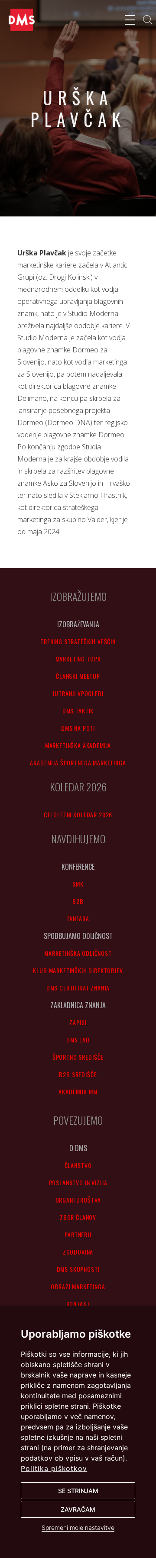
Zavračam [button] (78, 1509)
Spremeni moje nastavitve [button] (78, 1527)
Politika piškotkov (54, 1468)
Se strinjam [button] (78, 1490)
